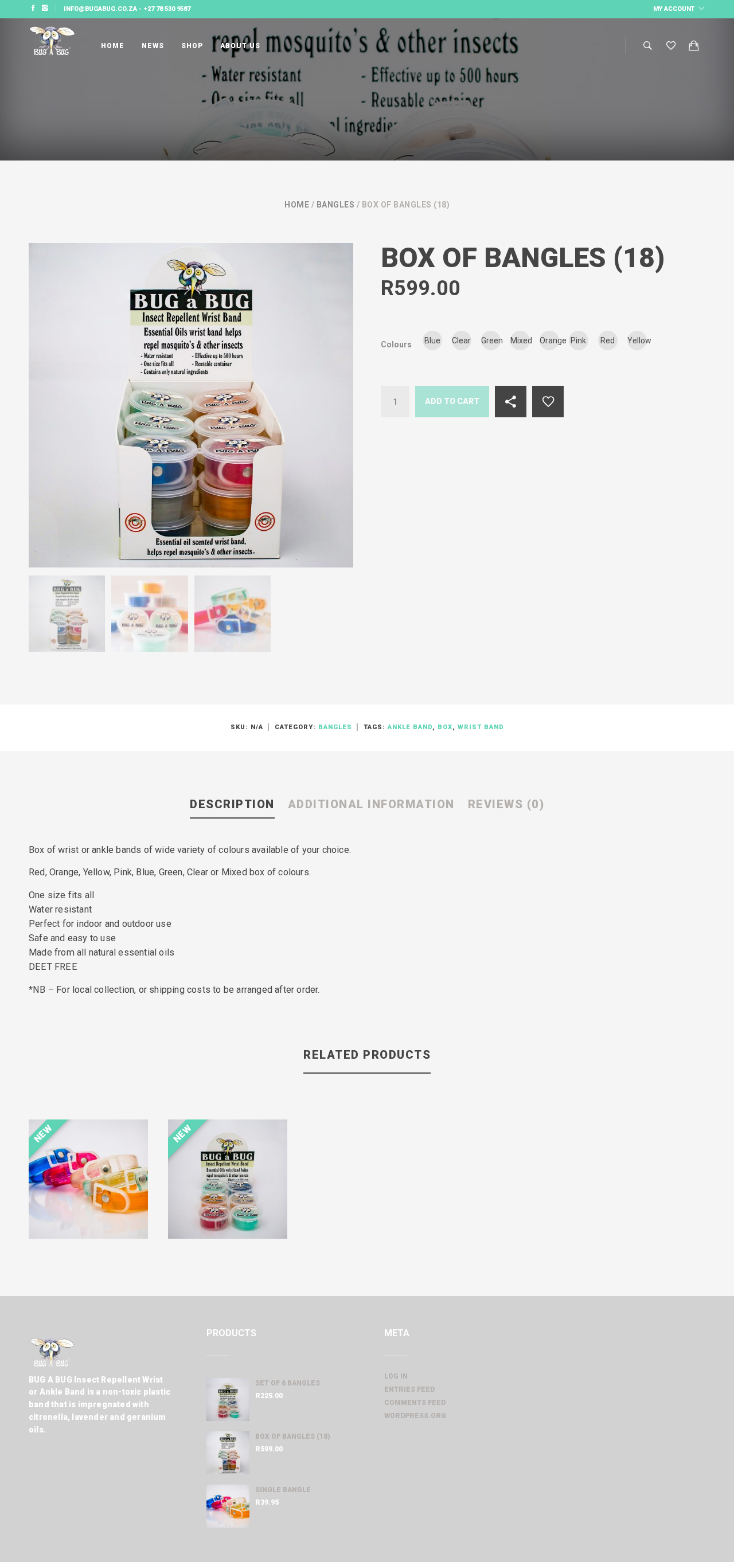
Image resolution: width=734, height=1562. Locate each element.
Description (232, 804)
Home (296, 204)
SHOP (192, 46)
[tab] (232, 805)
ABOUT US (240, 46)
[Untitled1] (67, 614)
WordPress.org (415, 1416)
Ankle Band (410, 727)
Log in (396, 1376)
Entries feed (409, 1389)
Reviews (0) (506, 804)
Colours (396, 344)
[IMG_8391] (149, 614)
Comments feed (415, 1403)
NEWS (153, 46)
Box (445, 727)
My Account (674, 9)
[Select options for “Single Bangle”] (128, 1218)
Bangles (336, 204)
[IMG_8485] (232, 614)
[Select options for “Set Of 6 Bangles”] (267, 1213)
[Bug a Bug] (52, 46)
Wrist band (481, 727)
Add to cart (452, 401)
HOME (112, 46)
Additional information (371, 804)
